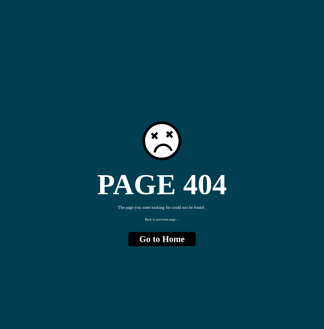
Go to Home (162, 239)
